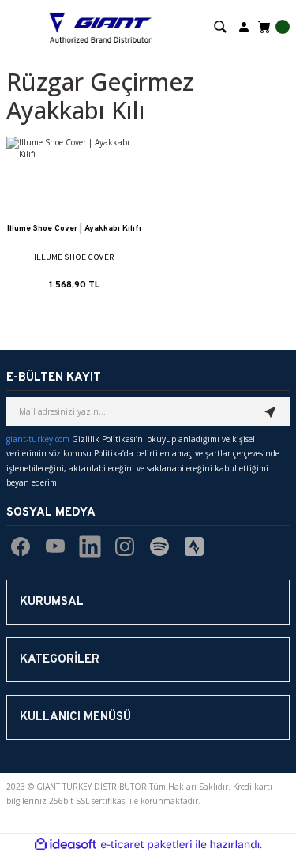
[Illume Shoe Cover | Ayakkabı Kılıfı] (74, 178)
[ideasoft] (65, 845)
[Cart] (272, 26)
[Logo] (100, 26)
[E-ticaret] (146, 844)
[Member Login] (244, 25)
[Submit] (271, 411)
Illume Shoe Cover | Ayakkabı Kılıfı (74, 228)
